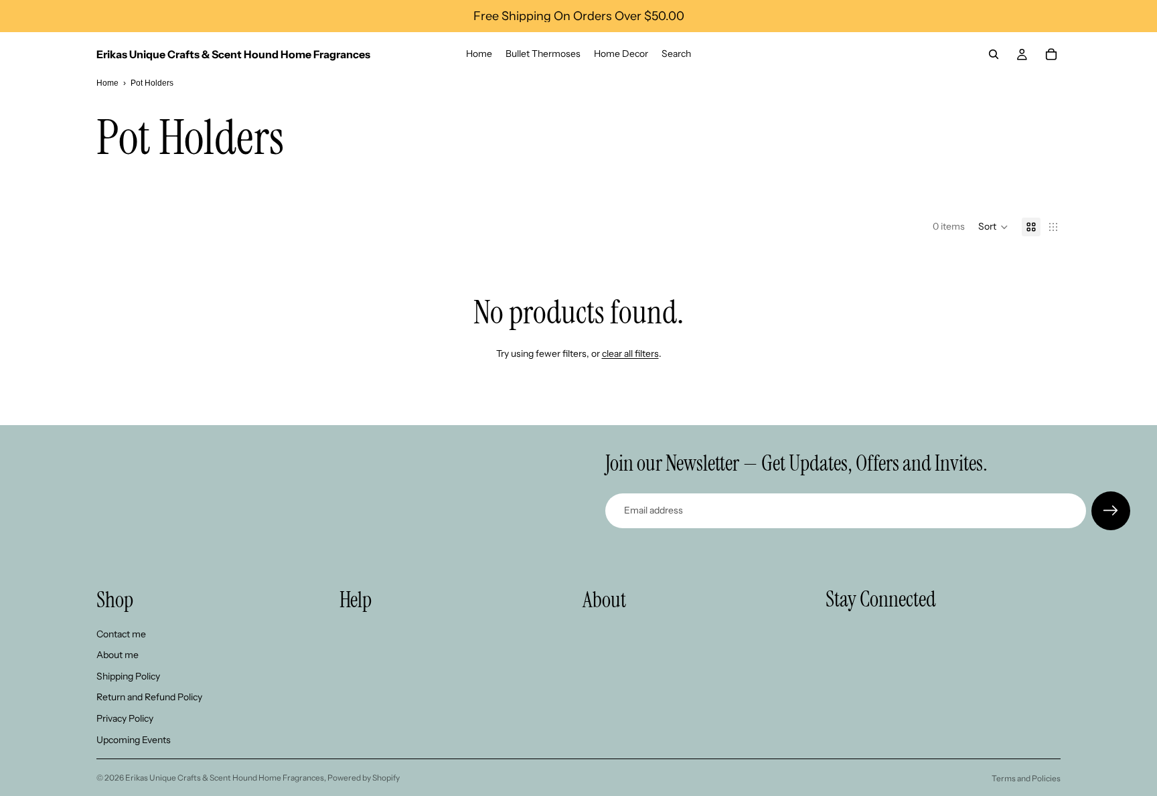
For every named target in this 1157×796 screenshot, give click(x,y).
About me (117, 655)
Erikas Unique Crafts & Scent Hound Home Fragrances (224, 778)
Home (107, 83)
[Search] (993, 54)
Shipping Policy (128, 676)
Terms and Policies (1026, 778)
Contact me (121, 634)
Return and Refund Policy (149, 697)
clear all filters (630, 353)
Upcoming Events (133, 740)
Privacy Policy (124, 718)
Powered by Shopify (363, 778)
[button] (993, 227)
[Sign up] (1110, 510)
